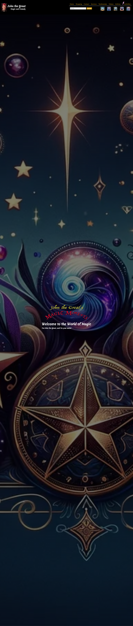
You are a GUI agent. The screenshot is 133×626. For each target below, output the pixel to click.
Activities (127, 4)
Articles (118, 4)
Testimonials (103, 4)
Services (94, 4)
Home (72, 4)
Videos (111, 4)
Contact (86, 4)
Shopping (79, 4)
